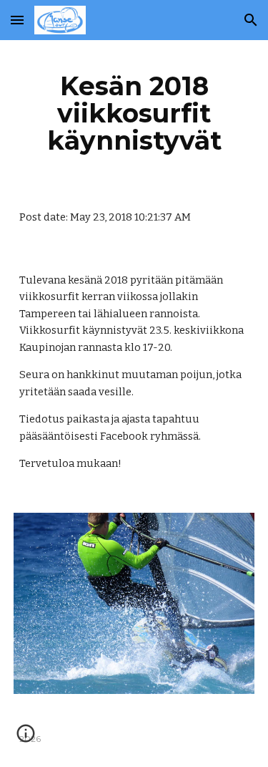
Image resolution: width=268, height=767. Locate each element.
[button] (17, 19)
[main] (134, 113)
